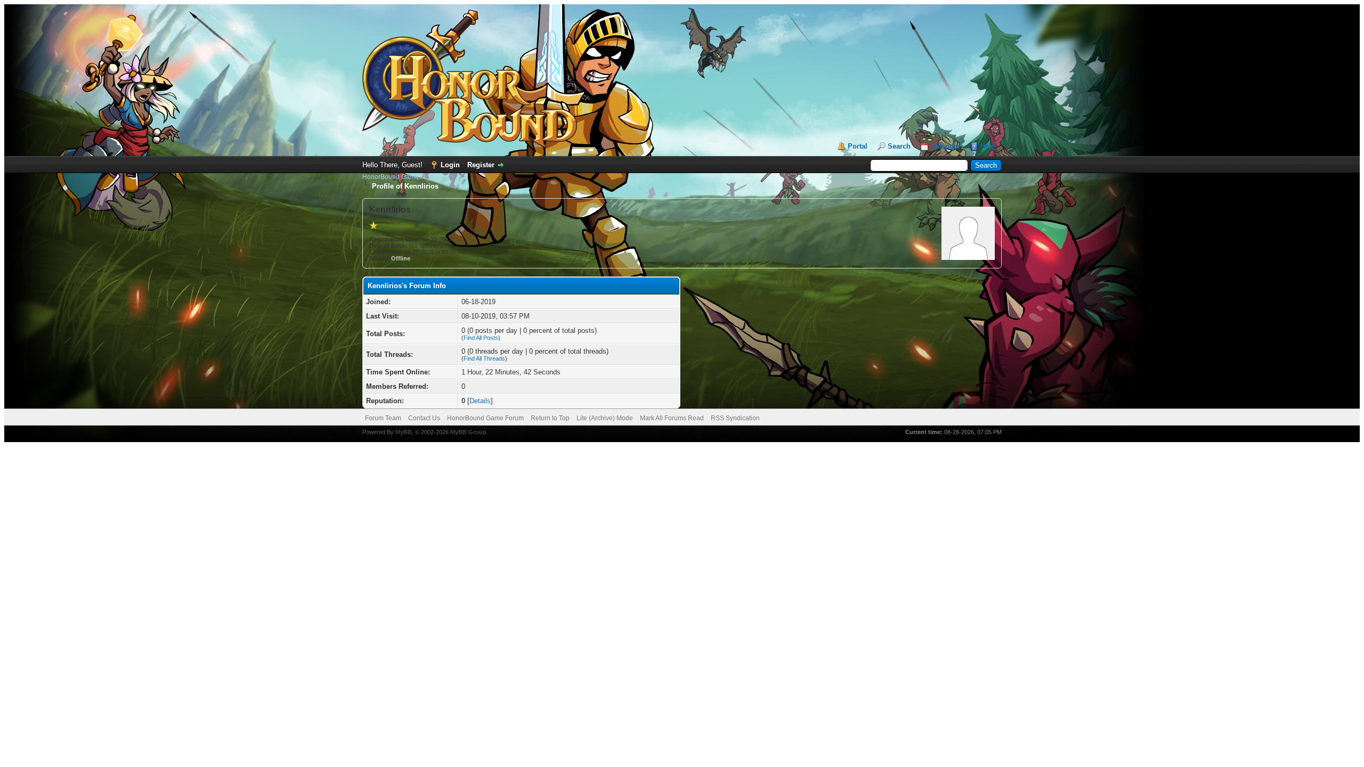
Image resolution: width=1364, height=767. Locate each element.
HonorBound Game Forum (485, 418)
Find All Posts (481, 337)
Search (899, 146)
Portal (857, 146)
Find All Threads (484, 358)
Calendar (945, 146)
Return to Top (550, 418)
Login (450, 165)
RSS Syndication (735, 418)
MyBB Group (468, 432)
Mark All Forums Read (672, 418)
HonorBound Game (390, 177)
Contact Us (424, 418)
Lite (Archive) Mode (605, 418)
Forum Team (383, 418)
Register (480, 165)
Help (987, 146)
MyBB (403, 432)
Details (480, 401)
